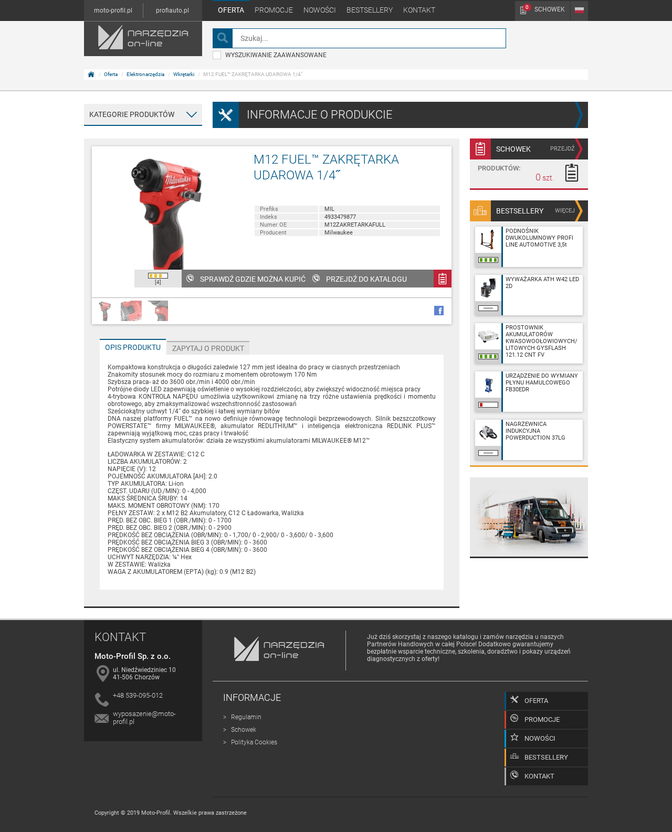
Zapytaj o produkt (208, 348)
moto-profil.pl (113, 10)
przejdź (562, 148)
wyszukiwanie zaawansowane (276, 55)
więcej (565, 210)
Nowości (319, 10)
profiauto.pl (172, 10)
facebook (439, 310)
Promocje (274, 10)
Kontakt (419, 10)
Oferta (231, 10)
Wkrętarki (183, 74)
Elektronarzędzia (145, 74)
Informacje (252, 697)
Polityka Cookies (254, 742)
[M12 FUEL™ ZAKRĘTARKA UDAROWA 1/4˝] (167, 221)
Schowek (545, 8)
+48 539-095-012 (138, 695)
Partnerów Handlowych (400, 644)
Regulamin (246, 717)
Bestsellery (369, 10)
